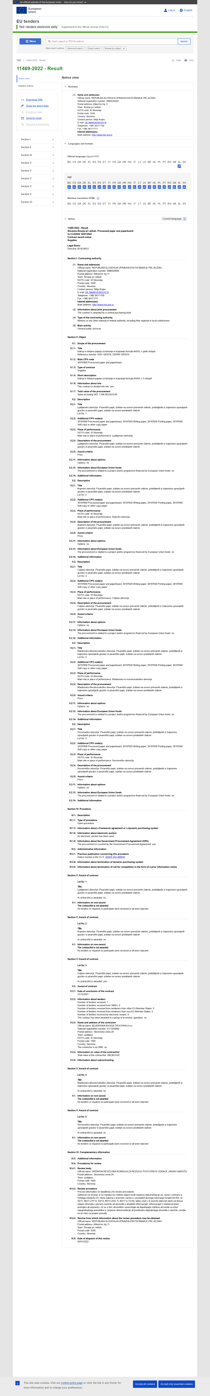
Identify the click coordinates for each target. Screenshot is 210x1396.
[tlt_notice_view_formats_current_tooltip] (184, 218)
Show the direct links (37, 106)
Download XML (34, 99)
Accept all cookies (145, 1384)
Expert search (94, 48)
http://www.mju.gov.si (102, 135)
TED (19, 60)
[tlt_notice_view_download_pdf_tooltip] (69, 187)
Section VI (26, 202)
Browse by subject (113, 48)
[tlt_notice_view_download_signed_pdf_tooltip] (179, 166)
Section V (26, 162)
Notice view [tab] (24, 78)
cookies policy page (72, 1383)
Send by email (34, 118)
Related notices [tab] (26, 86)
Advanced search (75, 48)
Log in (171, 10)
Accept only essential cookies (176, 1384)
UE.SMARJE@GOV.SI (95, 122)
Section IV (26, 155)
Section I (25, 139)
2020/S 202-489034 (115, 857)
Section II (26, 147)
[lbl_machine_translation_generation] (98, 198)
